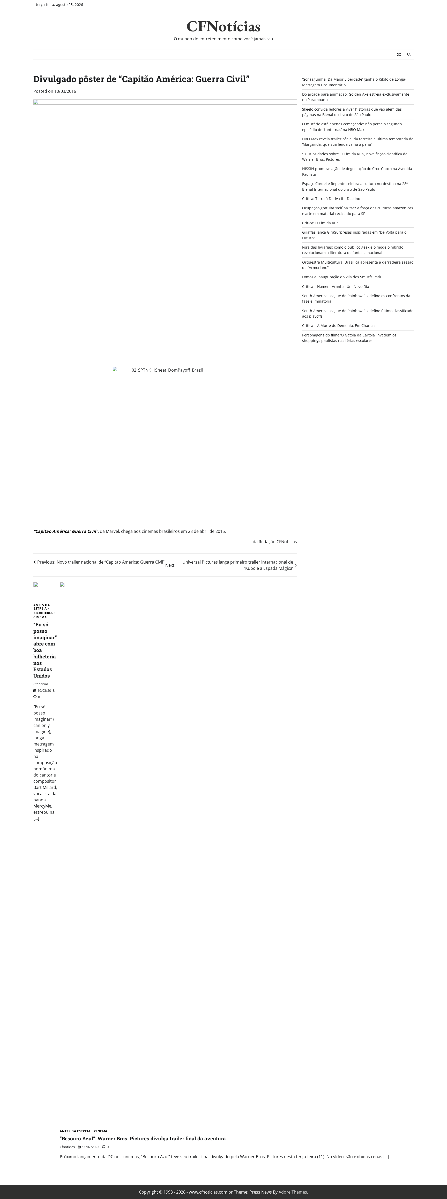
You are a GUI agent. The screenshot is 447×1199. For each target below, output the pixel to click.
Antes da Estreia (41, 607)
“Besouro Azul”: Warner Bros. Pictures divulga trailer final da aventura (143, 1138)
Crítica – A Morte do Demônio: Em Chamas (338, 325)
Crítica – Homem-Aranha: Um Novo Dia (335, 286)
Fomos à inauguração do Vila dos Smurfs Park (341, 276)
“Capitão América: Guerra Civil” (65, 531)
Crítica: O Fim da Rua (320, 222)
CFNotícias (223, 26)
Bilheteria (43, 612)
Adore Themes (293, 1192)
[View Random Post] (399, 54)
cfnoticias (40, 684)
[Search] (409, 54)
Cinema (40, 617)
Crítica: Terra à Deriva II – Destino (331, 198)
